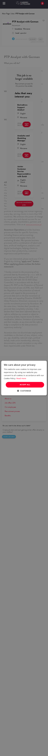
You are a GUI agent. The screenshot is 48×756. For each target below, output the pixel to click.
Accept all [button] (25, 385)
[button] (24, 390)
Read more (21, 378)
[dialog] (24, 378)
